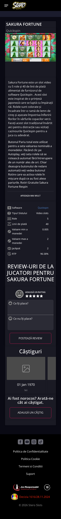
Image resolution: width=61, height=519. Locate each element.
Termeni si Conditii (31, 466)
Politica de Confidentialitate (30, 451)
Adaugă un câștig (30, 412)
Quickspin (43, 207)
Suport (30, 474)
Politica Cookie (30, 459)
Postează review (30, 338)
